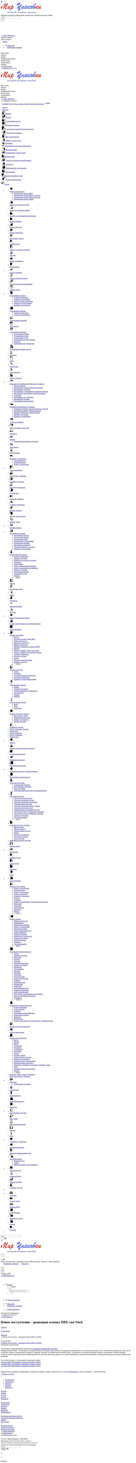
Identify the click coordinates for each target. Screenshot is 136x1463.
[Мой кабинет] (2, 1257)
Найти (4, 1449)
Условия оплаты (7, 1426)
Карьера (4, 1408)
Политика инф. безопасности (11, 1416)
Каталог (4, 1391)
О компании (5, 1403)
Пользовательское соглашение (12, 1418)
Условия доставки (7, 1427)
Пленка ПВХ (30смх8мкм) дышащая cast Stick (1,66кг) (21, 1362)
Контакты (4, 1410)
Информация (5, 1412)
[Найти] (2, 20)
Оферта (3, 1420)
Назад (13, 1286)
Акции (3, 1393)
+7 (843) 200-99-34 (8, 35)
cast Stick (54, 1349)
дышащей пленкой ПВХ (42, 1349)
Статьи (3, 1397)
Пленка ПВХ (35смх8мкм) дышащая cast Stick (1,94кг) (21, 1364)
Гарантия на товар (7, 1429)
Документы (5, 1404)
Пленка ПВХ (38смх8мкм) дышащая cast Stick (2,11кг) (21, 1366)
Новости (4, 1406)
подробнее (32, 1445)
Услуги (3, 1395)
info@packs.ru (7, 66)
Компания (4, 1399)
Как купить (5, 1422)
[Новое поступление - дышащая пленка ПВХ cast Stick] (21, 1343)
